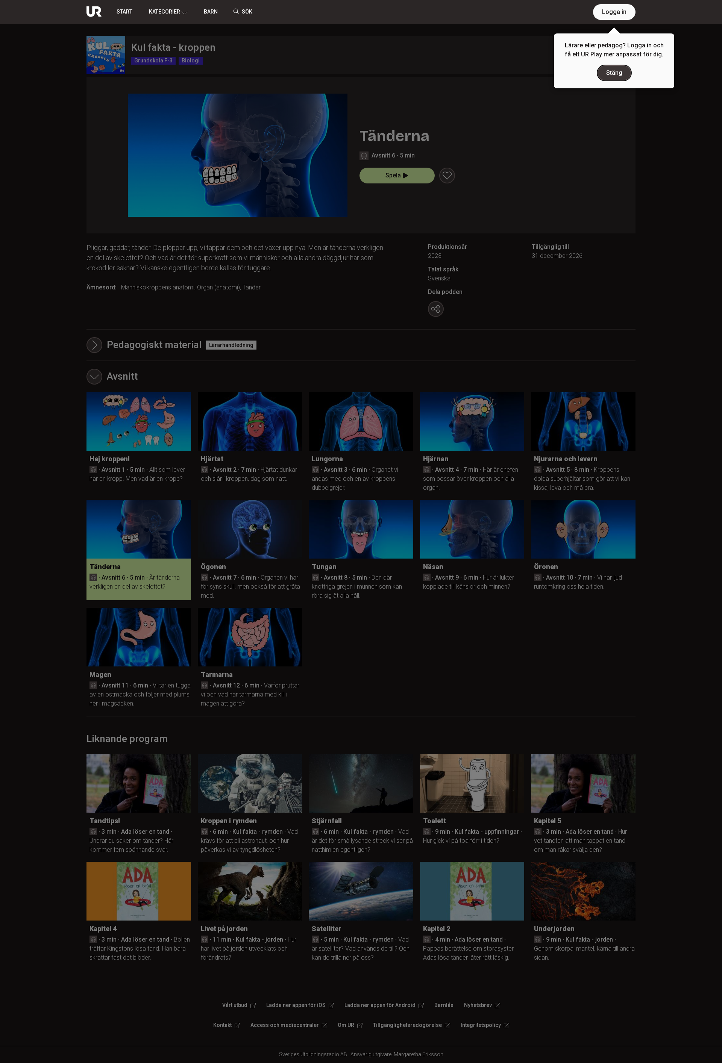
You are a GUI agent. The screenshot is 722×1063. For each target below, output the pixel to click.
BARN (211, 12)
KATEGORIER (164, 12)
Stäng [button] (614, 72)
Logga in (614, 11)
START (124, 12)
